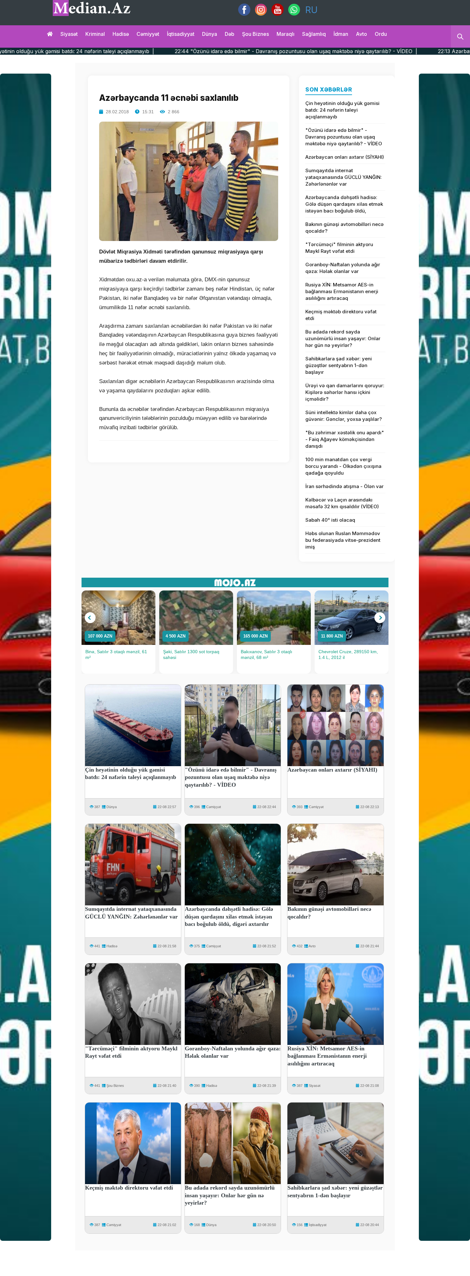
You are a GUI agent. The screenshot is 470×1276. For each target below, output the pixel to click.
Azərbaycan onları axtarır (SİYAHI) (344, 157)
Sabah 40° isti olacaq (330, 520)
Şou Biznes (115, 1085)
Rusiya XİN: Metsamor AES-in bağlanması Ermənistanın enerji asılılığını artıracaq (341, 291)
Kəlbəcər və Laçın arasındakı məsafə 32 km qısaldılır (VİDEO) (342, 503)
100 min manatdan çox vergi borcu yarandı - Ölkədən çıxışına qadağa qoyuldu (343, 466)
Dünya (209, 34)
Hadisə (121, 34)
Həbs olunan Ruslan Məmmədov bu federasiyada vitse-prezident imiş (342, 540)
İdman (340, 34)
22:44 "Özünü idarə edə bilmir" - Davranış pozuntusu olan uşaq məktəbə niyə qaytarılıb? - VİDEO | (198, 51)
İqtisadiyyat (180, 34)
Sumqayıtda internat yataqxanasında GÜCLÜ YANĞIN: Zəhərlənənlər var (343, 177)
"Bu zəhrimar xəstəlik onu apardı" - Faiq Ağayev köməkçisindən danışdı (344, 439)
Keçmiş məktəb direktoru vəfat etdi (341, 315)
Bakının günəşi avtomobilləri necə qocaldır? (344, 227)
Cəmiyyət (148, 34)
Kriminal (95, 34)
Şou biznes (255, 34)
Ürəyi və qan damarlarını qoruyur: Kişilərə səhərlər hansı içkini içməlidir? (344, 392)
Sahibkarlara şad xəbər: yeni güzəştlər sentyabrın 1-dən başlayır (338, 365)
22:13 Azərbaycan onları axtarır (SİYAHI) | (392, 51)
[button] (90, 617)
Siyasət (69, 34)
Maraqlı (285, 34)
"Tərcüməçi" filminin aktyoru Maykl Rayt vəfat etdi (339, 247)
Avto (361, 34)
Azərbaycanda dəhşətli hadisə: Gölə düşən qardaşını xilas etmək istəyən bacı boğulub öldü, (344, 204)
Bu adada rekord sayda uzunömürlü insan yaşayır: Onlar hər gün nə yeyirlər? (342, 338)
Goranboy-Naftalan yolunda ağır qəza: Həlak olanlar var (342, 267)
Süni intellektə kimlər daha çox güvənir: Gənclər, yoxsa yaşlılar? (343, 415)
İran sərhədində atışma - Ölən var (344, 486)
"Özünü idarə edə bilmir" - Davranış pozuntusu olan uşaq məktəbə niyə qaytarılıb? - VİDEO (343, 137)
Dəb (229, 34)
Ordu (381, 34)
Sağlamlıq (314, 34)
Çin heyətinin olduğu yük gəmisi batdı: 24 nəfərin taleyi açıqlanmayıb (342, 110)
